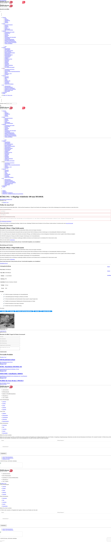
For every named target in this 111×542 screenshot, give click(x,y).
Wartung (6, 72)
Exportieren (7, 81)
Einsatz (6, 27)
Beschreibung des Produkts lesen (6, 199)
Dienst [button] (3, 161)
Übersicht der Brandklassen (10, 88)
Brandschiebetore (8, 55)
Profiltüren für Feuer (8, 58)
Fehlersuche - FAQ (8, 73)
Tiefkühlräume (7, 20)
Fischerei (6, 34)
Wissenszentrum (8, 86)
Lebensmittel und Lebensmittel (10, 37)
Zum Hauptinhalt (3, 0)
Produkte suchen (3, 103)
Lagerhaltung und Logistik (9, 32)
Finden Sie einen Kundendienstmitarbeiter (12, 71)
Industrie (6, 21)
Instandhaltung (7, 28)
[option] (56, 13)
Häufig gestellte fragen (9, 90)
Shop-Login (10, 95)
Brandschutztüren (8, 51)
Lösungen (4, 17)
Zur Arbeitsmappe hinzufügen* (5, 221)
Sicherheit (6, 22)
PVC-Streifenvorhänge (9, 50)
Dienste (3, 23)
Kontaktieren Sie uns (4, 263)
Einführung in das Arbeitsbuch (10, 89)
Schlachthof (7, 35)
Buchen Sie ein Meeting (9, 83)
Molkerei (6, 36)
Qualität (6, 79)
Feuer (6, 18)
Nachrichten (4, 92)
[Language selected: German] (55, 13)
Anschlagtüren (7, 56)
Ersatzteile (6, 74)
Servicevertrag (7, 70)
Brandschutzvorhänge (9, 54)
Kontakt (3, 93)
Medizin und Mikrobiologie (10, 40)
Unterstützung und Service (9, 69)
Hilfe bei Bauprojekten (9, 29)
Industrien (4, 30)
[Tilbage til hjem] (12, 3)
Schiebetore (7, 61)
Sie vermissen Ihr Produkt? (9, 67)
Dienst (3, 68)
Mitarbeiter (7, 77)
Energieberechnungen (9, 24)
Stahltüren (6, 62)
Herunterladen (7, 91)
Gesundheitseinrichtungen (9, 39)
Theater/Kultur (7, 38)
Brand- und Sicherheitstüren (10, 52)
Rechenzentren (7, 33)
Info (3, 178)
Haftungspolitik (7, 80)
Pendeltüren (7, 63)
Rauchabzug (7, 153)
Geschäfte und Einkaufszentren (10, 41)
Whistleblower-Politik (6, 459)
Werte (6, 78)
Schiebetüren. (12, 239)
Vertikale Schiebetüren (9, 65)
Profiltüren (6, 57)
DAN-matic (7, 66)
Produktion (7, 26)
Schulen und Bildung (8, 43)
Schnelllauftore (7, 48)
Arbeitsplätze (7, 82)
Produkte (4, 47)
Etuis (5, 46)
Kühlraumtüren (7, 49)
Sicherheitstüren (7, 53)
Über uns (4, 75)
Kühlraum (6, 19)
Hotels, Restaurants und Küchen (10, 42)
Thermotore (7, 64)
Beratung (6, 25)
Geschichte (7, 76)
